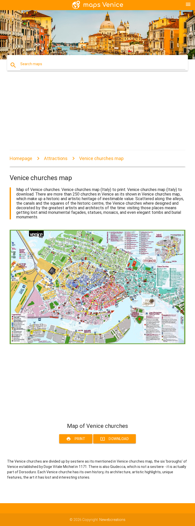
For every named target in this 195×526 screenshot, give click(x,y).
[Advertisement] (97, 114)
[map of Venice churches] (97, 343)
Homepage (21, 158)
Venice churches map (101, 158)
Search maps (31, 64)
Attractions (56, 158)
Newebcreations (112, 520)
